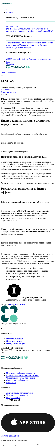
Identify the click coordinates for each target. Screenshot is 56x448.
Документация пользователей (19, 393)
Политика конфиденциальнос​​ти (20, 373)
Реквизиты (11, 382)
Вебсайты (23, 59)
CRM (8, 59)
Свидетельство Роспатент (17, 380)
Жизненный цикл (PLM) (42, 31)
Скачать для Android (10, 436)
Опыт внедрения (8, 92)
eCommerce (33, 59)
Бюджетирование (33, 43)
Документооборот (23, 47)
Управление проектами (29, 45)
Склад (20, 29)
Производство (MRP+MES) (12, 27)
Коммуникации (45, 59)
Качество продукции (22, 31)
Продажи (15, 59)
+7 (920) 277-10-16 (14, 400)
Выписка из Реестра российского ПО (22, 375)
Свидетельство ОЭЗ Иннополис (20, 378)
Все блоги (5, 90)
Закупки (26, 29)
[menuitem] (8, 61)
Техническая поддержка (17, 395)
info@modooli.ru (13, 397)
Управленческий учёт (16, 43)
